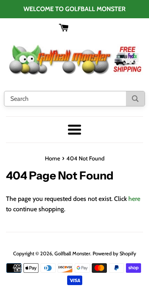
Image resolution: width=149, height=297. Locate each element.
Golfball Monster (72, 253)
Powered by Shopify (114, 253)
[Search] (135, 98)
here (134, 198)
